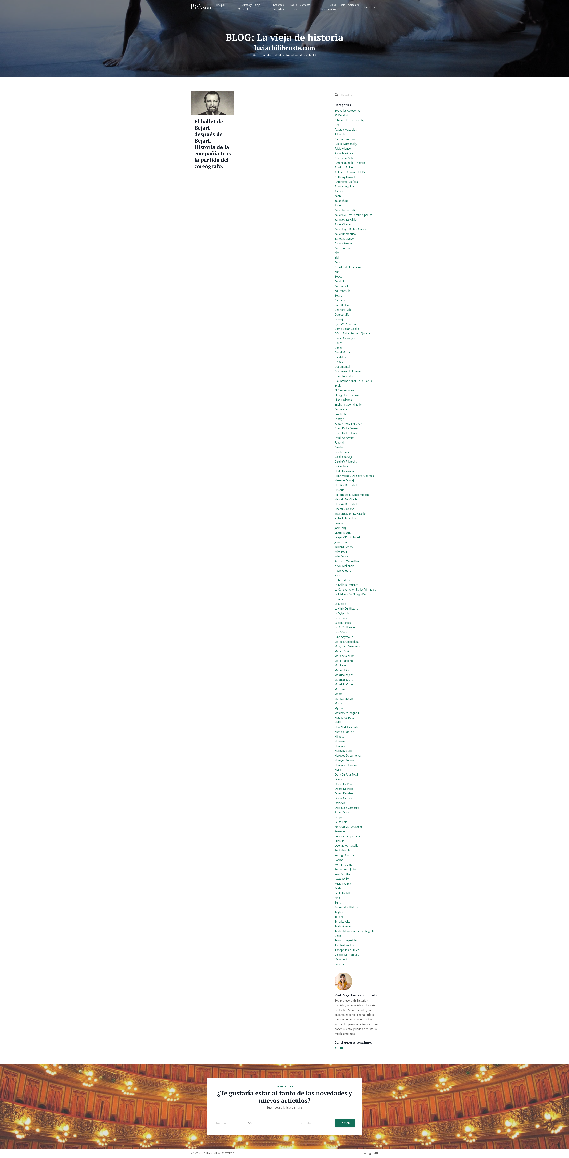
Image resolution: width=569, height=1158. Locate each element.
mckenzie (340, 689)
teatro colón (343, 926)
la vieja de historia (347, 608)
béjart (338, 295)
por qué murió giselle (348, 826)
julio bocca (341, 556)
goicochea (341, 466)
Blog (257, 5)
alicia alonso (343, 148)
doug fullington (344, 376)
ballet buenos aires (347, 210)
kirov (338, 575)
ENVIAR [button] (345, 1123)
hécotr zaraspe (344, 509)
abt (337, 125)
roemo (339, 860)
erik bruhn (341, 414)
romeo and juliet (345, 869)
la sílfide (340, 604)
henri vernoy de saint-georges (354, 475)
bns (337, 272)
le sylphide (342, 613)
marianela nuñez (345, 656)
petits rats (341, 822)
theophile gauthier (347, 950)
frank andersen (344, 438)
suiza (338, 902)
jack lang (340, 528)
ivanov (339, 523)
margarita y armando (348, 646)
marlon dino (342, 670)
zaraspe (340, 964)
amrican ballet (344, 167)
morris (339, 703)
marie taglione (344, 660)
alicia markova (344, 153)
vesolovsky (342, 959)
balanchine (341, 200)
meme (338, 694)
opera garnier (343, 798)
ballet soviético (344, 238)
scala (338, 888)
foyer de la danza (346, 433)
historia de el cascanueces (352, 494)
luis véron (341, 632)
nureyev (340, 746)
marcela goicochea (347, 641)
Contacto (305, 5)
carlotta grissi (343, 305)
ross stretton (343, 874)
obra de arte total (346, 774)
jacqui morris (343, 532)
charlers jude (343, 310)
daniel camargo (345, 338)
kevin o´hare (343, 570)
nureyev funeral (345, 760)
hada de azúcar (345, 471)
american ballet (344, 158)
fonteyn (340, 419)
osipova (340, 803)
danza (338, 347)
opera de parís (344, 788)
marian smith (343, 651)
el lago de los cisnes (348, 395)
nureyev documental (348, 755)
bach (338, 196)
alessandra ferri (345, 139)
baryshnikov (342, 248)
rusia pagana (343, 883)
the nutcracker (344, 945)
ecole (338, 385)
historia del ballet (346, 504)
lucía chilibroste (345, 627)
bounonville (342, 286)
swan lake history (346, 907)
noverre (340, 741)
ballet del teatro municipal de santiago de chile (353, 217)
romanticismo (344, 864)
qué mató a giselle (346, 845)
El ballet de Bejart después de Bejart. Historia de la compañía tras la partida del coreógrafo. (212, 144)
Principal (220, 5)
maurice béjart (344, 679)
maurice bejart (344, 675)
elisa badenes (343, 400)
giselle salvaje (344, 457)
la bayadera (342, 580)
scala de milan (344, 893)
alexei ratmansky (346, 144)
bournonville (342, 291)
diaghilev (340, 357)
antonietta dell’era (346, 181)
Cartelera (353, 5)
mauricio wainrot (345, 684)
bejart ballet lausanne (349, 267)
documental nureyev (348, 371)
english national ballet (348, 404)
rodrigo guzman (345, 855)
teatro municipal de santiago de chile (355, 933)
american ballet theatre (350, 162)
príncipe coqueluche (348, 836)
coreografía (342, 314)
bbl (337, 257)
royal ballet (342, 879)
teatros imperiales (346, 940)
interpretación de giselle (350, 513)
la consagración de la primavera (355, 589)
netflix (339, 722)
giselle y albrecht (346, 461)
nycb (338, 770)
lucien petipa (343, 622)
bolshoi (339, 281)
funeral (339, 442)
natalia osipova (344, 717)
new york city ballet (347, 727)
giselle (339, 447)
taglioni (339, 912)
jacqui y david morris (348, 537)
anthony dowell (345, 177)
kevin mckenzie (344, 566)
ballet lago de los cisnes (350, 229)
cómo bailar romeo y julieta (352, 333)
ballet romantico (345, 234)
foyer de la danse (346, 428)
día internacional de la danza (353, 381)
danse (338, 343)
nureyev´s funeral (346, 765)
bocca (338, 276)
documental (342, 366)
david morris (343, 352)
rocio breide (342, 850)
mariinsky (341, 665)
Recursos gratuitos (278, 7)
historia (339, 490)
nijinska (339, 736)
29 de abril (341, 115)
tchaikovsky (342, 921)
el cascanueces (344, 390)
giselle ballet (343, 452)
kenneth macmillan (347, 561)
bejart (338, 262)
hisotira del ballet (346, 485)
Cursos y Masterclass (245, 7)
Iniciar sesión (369, 7)
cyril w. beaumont (346, 324)
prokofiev (340, 831)
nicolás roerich (344, 732)
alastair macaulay (346, 129)
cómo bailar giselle (347, 328)
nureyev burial (344, 751)
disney (339, 362)
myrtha (339, 708)
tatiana (339, 917)
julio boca (341, 551)
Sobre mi (293, 7)
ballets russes (343, 243)
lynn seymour (344, 637)
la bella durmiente (346, 585)
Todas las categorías (347, 110)
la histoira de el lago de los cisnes (353, 597)
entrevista (341, 409)
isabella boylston (345, 518)
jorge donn (342, 542)
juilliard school (344, 547)
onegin (339, 779)
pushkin (339, 841)
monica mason (344, 698)
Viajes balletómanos (328, 7)
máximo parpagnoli (347, 713)
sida (337, 898)
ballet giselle (343, 224)
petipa (338, 817)
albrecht (340, 134)
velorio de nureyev (347, 954)
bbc (337, 253)
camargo (340, 300)
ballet (338, 205)
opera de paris (344, 784)
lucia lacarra (343, 618)
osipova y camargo (347, 807)
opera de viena (344, 793)
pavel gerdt (342, 812)
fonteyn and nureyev (348, 423)
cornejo (339, 319)
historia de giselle (346, 499)
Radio (342, 5)
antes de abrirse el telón (350, 172)
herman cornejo (345, 480)
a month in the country (350, 120)
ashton (339, 191)
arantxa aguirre (344, 186)
